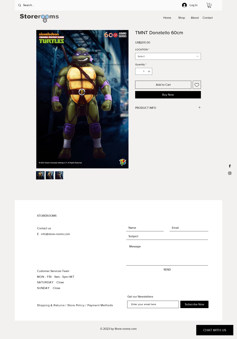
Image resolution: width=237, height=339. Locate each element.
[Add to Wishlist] (197, 85)
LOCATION (142, 49)
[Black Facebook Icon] (230, 166)
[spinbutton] (143, 71)
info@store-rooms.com (55, 234)
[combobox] (168, 56)
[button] (209, 5)
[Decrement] (138, 71)
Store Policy (76, 305)
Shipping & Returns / (52, 305)
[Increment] (149, 71)
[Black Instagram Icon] (230, 173)
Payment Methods (100, 305)
